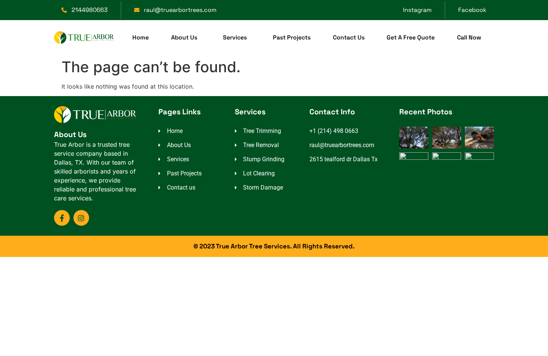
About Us (184, 37)
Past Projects (292, 37)
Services (235, 37)
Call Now (469, 37)
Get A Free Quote (411, 37)
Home (140, 37)
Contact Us (349, 37)
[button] (186, 38)
